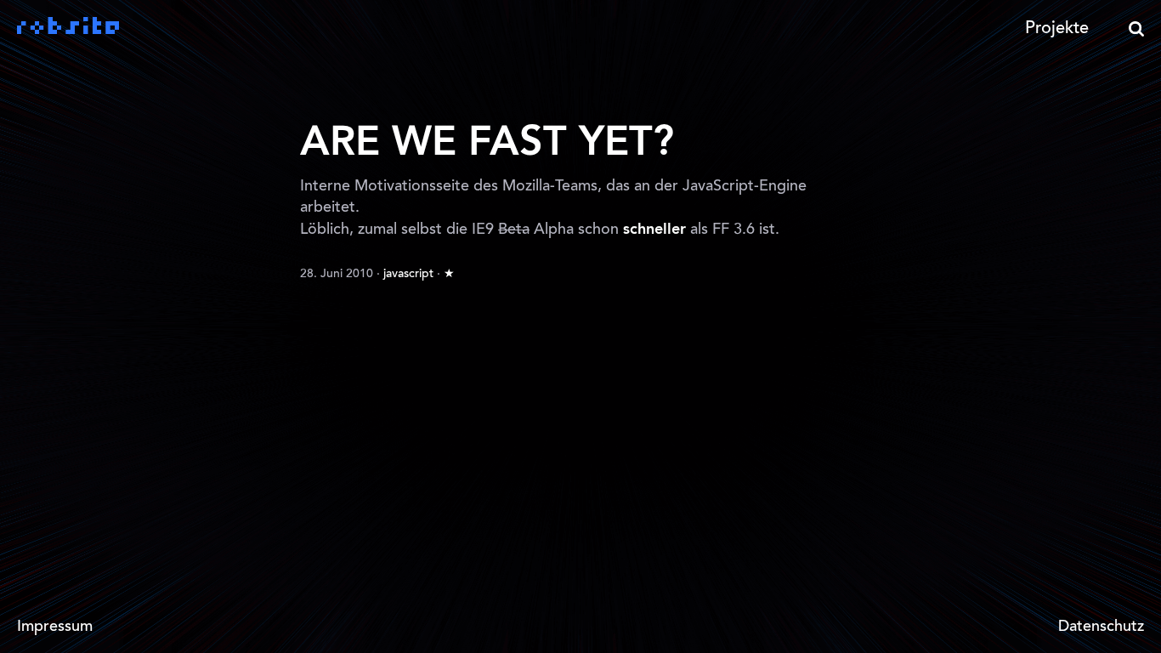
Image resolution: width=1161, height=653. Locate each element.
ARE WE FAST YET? (487, 143)
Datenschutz (1101, 627)
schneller (654, 229)
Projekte (1057, 28)
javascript (408, 275)
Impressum (55, 627)
